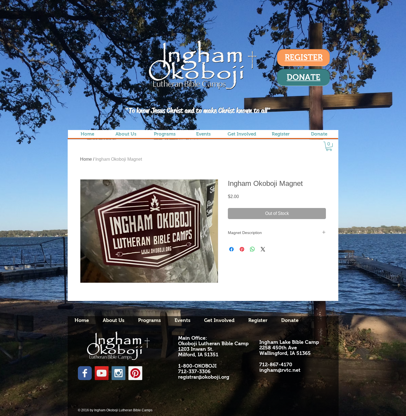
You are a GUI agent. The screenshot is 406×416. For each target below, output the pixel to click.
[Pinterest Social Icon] (135, 373)
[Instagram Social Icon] (118, 373)
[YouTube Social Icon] (102, 373)
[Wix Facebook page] (85, 373)
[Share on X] (263, 249)
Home (86, 159)
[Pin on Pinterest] (242, 249)
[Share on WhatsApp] (252, 249)
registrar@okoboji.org (203, 377)
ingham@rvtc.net (279, 370)
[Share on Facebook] (231, 249)
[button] (328, 146)
